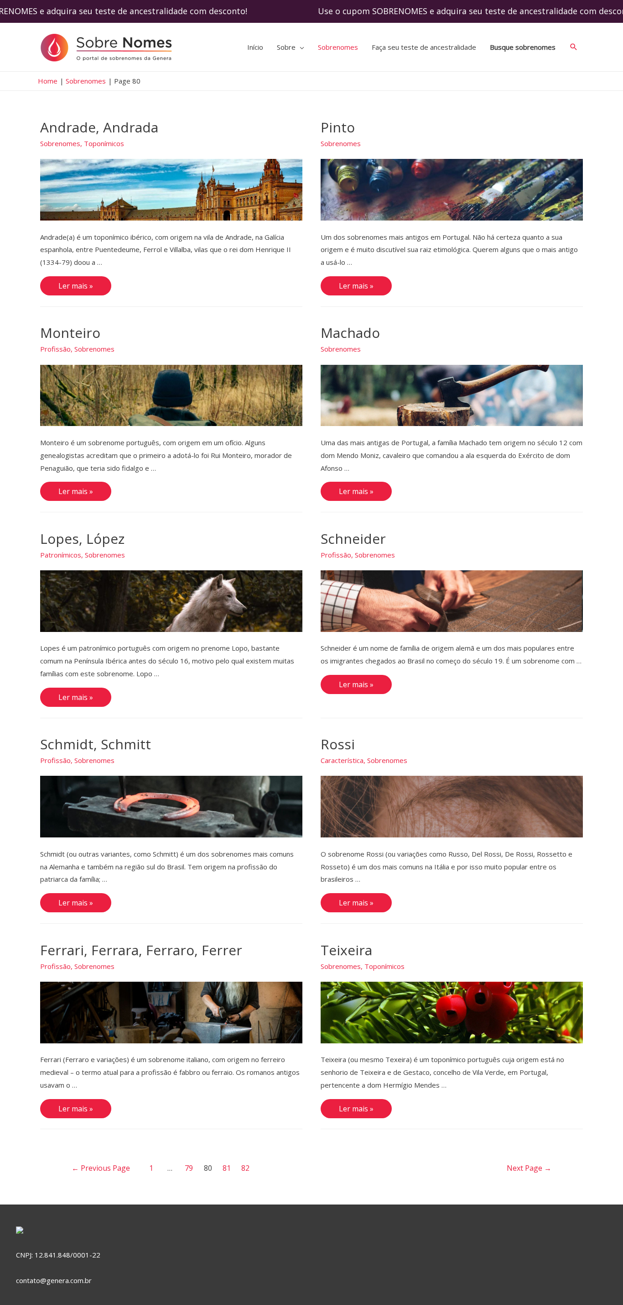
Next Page (529, 1168)
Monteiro (70, 332)
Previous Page (101, 1168)
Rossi (338, 744)
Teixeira (346, 950)
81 (227, 1168)
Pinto (338, 127)
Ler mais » (75, 286)
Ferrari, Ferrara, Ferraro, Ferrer (141, 950)
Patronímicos (60, 554)
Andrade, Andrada (99, 127)
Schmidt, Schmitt (95, 744)
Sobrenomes (60, 143)
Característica (342, 760)
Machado (350, 332)
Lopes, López (82, 538)
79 (189, 1168)
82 (245, 1168)
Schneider (353, 538)
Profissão (55, 348)
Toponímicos (104, 143)
